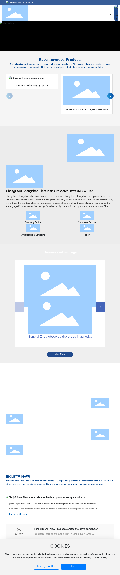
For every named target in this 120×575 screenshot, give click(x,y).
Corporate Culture (87, 222)
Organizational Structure (33, 235)
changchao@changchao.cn (21, 2)
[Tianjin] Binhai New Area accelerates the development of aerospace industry (52, 504)
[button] (110, 96)
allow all (73, 566)
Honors (86, 235)
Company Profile (33, 222)
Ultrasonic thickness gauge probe (32, 85)
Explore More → (18, 514)
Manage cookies (46, 566)
